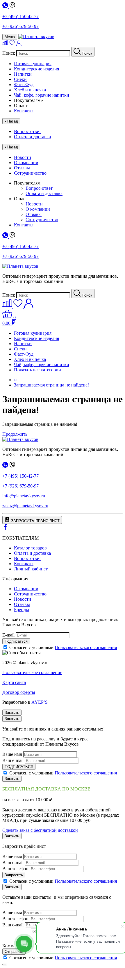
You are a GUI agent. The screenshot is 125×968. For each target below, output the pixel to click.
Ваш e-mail (13, 760)
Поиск (8, 53)
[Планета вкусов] (20, 439)
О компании (26, 162)
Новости (22, 157)
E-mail (8, 634)
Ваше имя (12, 754)
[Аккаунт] (19, 44)
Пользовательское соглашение (32, 672)
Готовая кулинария (32, 63)
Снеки (20, 79)
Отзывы (22, 167)
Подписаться (16, 641)
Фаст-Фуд (23, 84)
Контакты (23, 110)
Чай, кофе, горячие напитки (41, 95)
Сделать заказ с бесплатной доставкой (40, 830)
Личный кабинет (31, 568)
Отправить (14, 951)
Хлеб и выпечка (30, 89)
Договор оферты (18, 692)
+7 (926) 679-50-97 (20, 26)
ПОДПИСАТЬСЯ (19, 767)
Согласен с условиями (63, 647)
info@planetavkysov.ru (23, 495)
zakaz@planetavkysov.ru (25, 505)
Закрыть (12, 712)
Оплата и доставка (32, 136)
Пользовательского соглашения (86, 647)
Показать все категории (37, 369)
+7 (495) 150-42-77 (20, 16)
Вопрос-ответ (27, 131)
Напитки (23, 74)
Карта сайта (14, 682)
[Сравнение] (5, 44)
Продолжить (14, 434)
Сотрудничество (30, 173)
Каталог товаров (30, 547)
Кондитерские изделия (36, 68)
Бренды (21, 609)
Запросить (14, 875)
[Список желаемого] (12, 44)
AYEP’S (39, 702)
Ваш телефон (15, 868)
